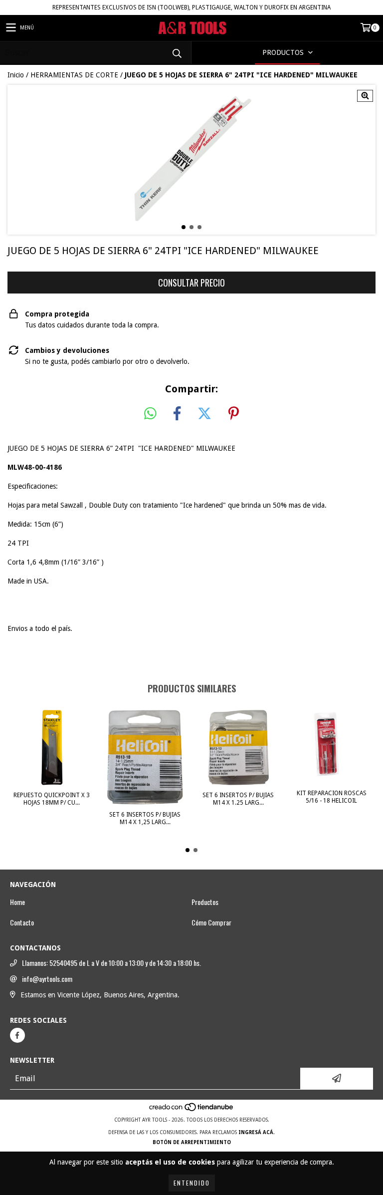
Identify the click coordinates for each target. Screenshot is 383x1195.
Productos (205, 902)
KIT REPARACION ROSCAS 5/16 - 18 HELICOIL (332, 797)
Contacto (22, 922)
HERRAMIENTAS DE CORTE (74, 75)
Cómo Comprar (211, 922)
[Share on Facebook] (177, 414)
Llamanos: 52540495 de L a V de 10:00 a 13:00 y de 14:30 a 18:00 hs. (111, 963)
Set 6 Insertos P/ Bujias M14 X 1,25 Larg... (145, 818)
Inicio (15, 75)
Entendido (192, 1183)
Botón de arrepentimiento (192, 1142)
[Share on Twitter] (204, 414)
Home (17, 902)
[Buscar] (177, 52)
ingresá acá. (256, 1132)
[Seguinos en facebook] (17, 1035)
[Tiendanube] (191, 1110)
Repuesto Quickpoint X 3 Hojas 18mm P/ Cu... (51, 799)
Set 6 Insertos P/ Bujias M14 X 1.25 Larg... (238, 799)
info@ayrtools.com (47, 979)
